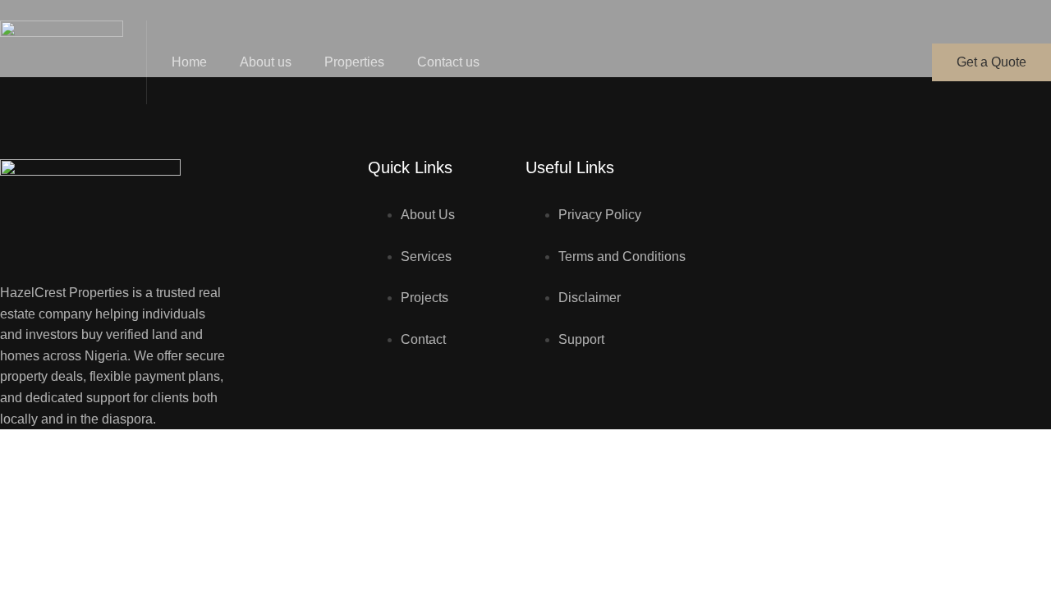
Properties (354, 62)
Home (189, 62)
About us (265, 62)
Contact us (448, 62)
